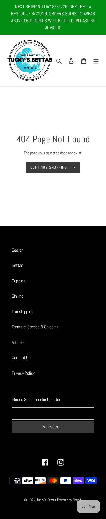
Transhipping (22, 311)
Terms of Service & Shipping (35, 327)
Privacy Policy (23, 373)
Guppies (18, 281)
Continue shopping (48, 167)
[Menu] (96, 60)
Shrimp (18, 296)
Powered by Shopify (69, 500)
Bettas (17, 265)
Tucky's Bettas (46, 500)
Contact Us (21, 357)
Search (18, 250)
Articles (18, 342)
